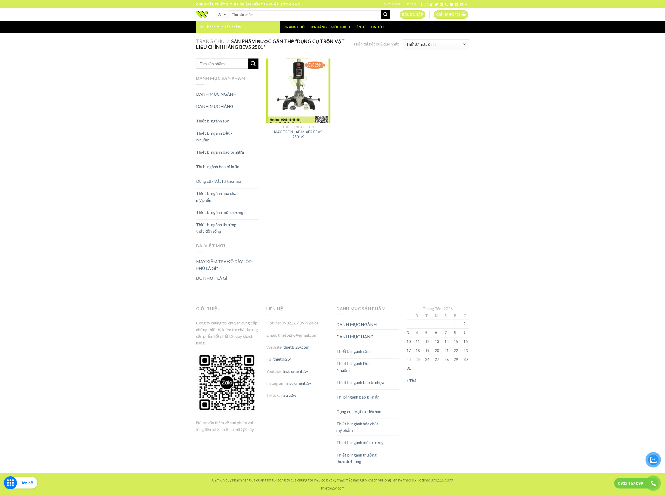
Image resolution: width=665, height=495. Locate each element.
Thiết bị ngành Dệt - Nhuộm (214, 136)
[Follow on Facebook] (421, 4)
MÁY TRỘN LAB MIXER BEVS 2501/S (298, 134)
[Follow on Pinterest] (451, 4)
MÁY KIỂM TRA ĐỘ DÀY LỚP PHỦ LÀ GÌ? (224, 265)
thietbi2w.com (296, 346)
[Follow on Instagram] (426, 4)
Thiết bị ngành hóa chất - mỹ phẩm (218, 197)
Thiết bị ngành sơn (212, 120)
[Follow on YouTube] (461, 4)
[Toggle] (249, 104)
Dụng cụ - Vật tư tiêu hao (218, 181)
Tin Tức (377, 27)
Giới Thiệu (392, 4)
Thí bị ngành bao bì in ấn (217, 166)
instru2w (288, 395)
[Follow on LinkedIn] (456, 4)
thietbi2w (282, 358)
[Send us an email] (441, 4)
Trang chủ (294, 27)
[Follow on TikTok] (431, 4)
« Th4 (411, 380)
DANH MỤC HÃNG (214, 106)
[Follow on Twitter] (436, 4)
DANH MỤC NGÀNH (216, 94)
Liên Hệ (410, 4)
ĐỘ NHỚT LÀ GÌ (211, 278)
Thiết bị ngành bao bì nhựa (220, 151)
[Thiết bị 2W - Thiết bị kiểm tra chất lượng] (202, 14)
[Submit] (385, 14)
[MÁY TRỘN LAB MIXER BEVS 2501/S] (298, 90)
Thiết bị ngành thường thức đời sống (216, 228)
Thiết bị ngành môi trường (219, 212)
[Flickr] (466, 4)
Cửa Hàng (317, 27)
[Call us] (446, 4)
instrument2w (295, 371)
